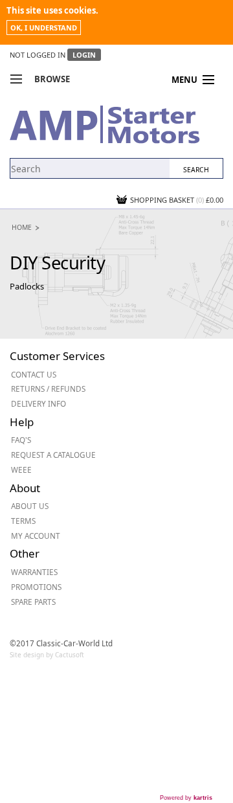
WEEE (21, 469)
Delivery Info (38, 403)
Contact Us (33, 374)
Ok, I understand (43, 27)
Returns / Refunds (48, 388)
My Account (35, 535)
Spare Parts (33, 601)
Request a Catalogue (53, 454)
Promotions (36, 587)
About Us (30, 506)
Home (22, 227)
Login (84, 55)
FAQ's (21, 440)
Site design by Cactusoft (47, 654)
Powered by (186, 798)
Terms (23, 520)
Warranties (34, 572)
